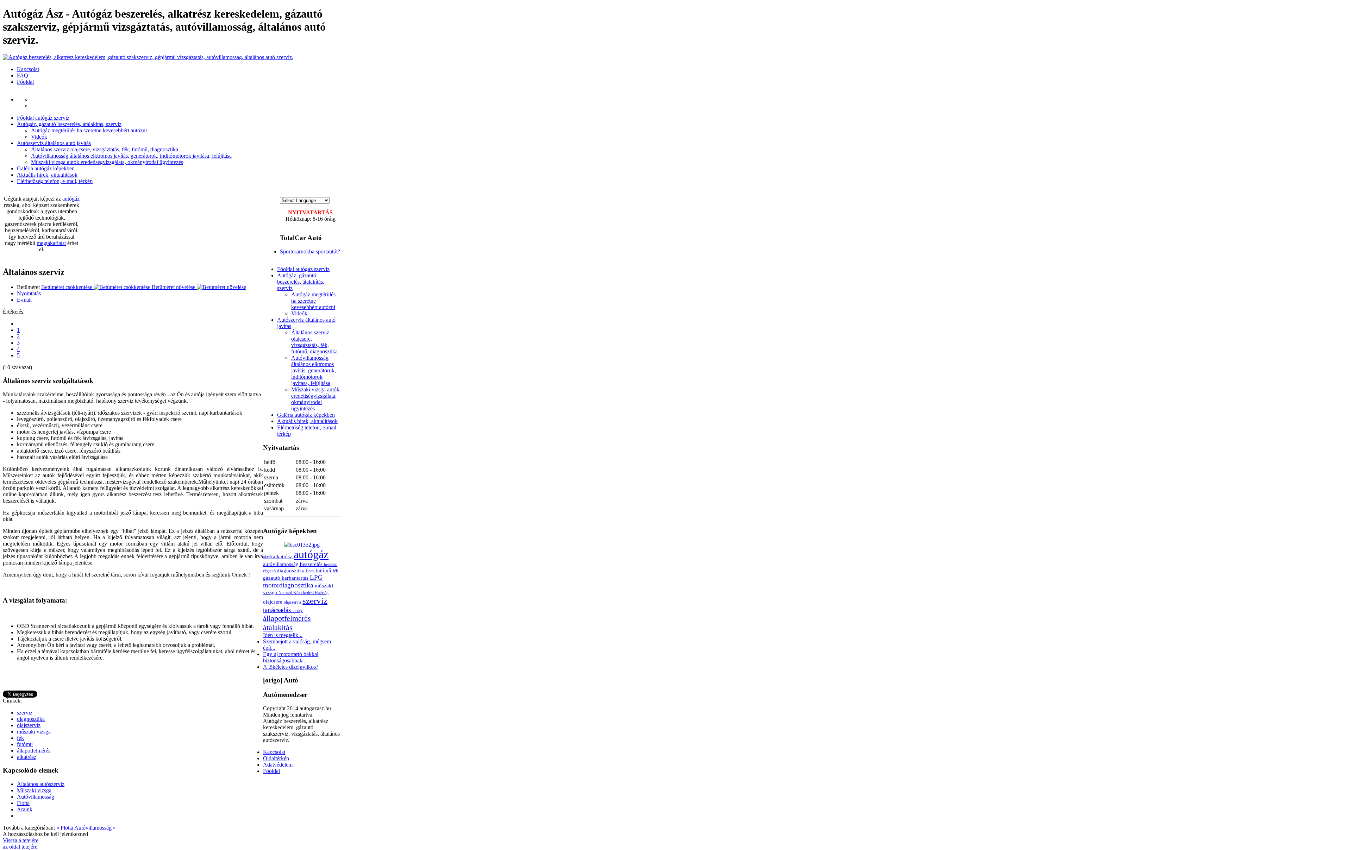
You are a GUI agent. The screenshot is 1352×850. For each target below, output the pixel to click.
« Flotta (65, 828)
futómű (25, 744)
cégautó (270, 570)
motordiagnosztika (289, 585)
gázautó (272, 578)
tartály (298, 610)
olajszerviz (28, 725)
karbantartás (296, 578)
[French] (297, 193)
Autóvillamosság (35, 797)
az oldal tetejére (20, 847)
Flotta (23, 803)
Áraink (24, 809)
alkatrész (26, 757)
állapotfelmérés (33, 751)
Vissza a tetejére (20, 840)
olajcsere (273, 602)
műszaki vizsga (34, 732)
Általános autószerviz (40, 784)
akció (268, 556)
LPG (316, 577)
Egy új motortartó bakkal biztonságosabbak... (290, 657)
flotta (310, 570)
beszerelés (312, 564)
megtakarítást (51, 243)
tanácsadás (278, 609)
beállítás (330, 564)
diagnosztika (31, 719)
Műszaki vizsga (34, 790)
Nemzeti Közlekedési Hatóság (303, 592)
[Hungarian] (283, 193)
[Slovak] (318, 193)
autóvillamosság (281, 564)
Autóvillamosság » (95, 828)
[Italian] (311, 193)
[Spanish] (325, 193)
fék (20, 738)
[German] (304, 193)
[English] (290, 193)
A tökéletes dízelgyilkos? (290, 667)
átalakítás (278, 627)
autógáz (71, 199)
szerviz (24, 713)
